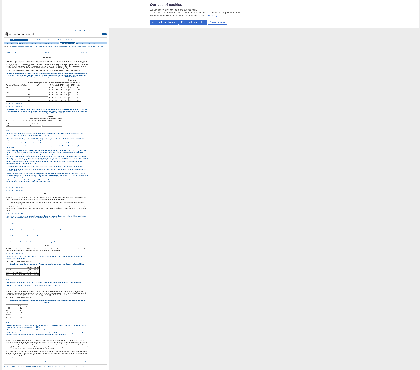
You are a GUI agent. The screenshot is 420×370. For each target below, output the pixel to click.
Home (7, 40)
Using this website (48, 366)
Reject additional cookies (193, 22)
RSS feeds (96, 30)
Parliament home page (18, 46)
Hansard (56, 46)
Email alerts (87, 30)
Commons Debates (65, 46)
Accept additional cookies (164, 22)
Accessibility (78, 30)
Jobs (40, 366)
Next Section (10, 362)
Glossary (13, 366)
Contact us (104, 30)
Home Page (84, 52)
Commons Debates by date (78, 46)
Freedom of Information (31, 366)
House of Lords (24, 43)
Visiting (70, 40)
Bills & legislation (43, 43)
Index (47, 52)
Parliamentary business (19, 40)
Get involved (62, 40)
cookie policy (211, 15)
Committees (55, 43)
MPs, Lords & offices (36, 40)
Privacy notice (64, 366)
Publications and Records (45, 46)
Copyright (57, 366)
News (89, 43)
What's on (34, 43)
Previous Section (11, 52)
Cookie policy (73, 366)
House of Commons (11, 43)
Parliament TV (80, 43)
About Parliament (51, 40)
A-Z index (7, 366)
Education (78, 40)
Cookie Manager (81, 366)
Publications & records (67, 43)
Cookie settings (217, 22)
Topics (94, 43)
